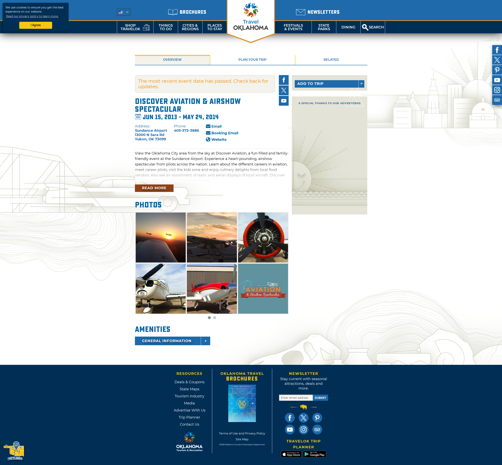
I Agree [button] (36, 25)
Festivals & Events (293, 27)
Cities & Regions (190, 27)
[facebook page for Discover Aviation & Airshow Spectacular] (284, 80)
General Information (167, 341)
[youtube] (497, 80)
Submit (320, 398)
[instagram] (497, 90)
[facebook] (497, 50)
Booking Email (224, 133)
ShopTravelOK (130, 27)
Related (331, 60)
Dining (348, 27)
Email (216, 126)
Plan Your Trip (252, 60)
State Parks (324, 27)
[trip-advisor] (497, 100)
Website (218, 139)
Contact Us (189, 424)
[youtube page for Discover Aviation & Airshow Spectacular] (284, 101)
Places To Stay (214, 27)
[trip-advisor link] (317, 429)
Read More (154, 188)
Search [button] (376, 27)
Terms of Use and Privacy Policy (242, 433)
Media (189, 403)
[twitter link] (303, 418)
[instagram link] (303, 429)
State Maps (189, 389)
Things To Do (166, 27)
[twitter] (497, 60)
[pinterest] (497, 70)
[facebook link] (290, 418)
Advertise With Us (189, 410)
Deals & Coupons (190, 382)
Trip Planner (189, 417)
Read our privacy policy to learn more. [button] (32, 16)
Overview (172, 60)
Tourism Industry (189, 396)
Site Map (242, 439)
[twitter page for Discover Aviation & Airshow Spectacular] (284, 90)
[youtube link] (290, 429)
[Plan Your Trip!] (14, 451)
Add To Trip (310, 84)
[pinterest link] (317, 418)
